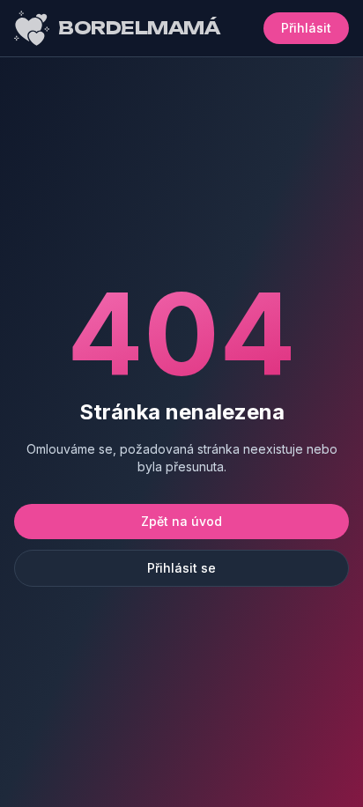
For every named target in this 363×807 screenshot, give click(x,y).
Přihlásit (306, 27)
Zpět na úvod (181, 521)
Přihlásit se (181, 567)
